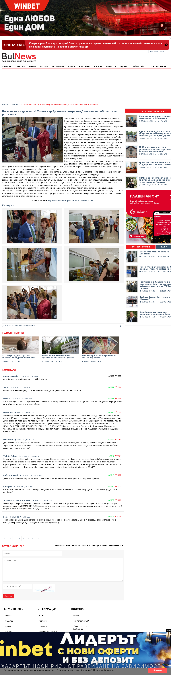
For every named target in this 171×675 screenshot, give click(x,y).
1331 (119, 398)
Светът (98, 66)
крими (32, 66)
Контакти (43, 621)
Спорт (71, 66)
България (84, 66)
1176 (112, 517)
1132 (119, 439)
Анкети (76, 615)
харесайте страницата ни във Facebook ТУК (70, 200)
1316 (119, 412)
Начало (6, 66)
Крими (8, 626)
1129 (112, 439)
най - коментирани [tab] (141, 247)
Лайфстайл (138, 66)
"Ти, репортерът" (81, 621)
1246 (112, 475)
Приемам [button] (157, 670)
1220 (119, 500)
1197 (112, 398)
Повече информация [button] (103, 670)
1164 (119, 387)
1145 (112, 456)
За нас (42, 615)
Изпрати (8, 596)
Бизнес (44, 66)
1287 (119, 475)
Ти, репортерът (157, 66)
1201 (119, 517)
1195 (112, 486)
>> (37, 538)
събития (20, 66)
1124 (119, 456)
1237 (112, 500)
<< (5, 538)
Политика (58, 66)
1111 (112, 387)
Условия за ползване (49, 631)
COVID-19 (111, 66)
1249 (112, 412)
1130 (119, 486)
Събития (14, 104)
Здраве (124, 66)
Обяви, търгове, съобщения (80, 627)
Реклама (43, 626)
